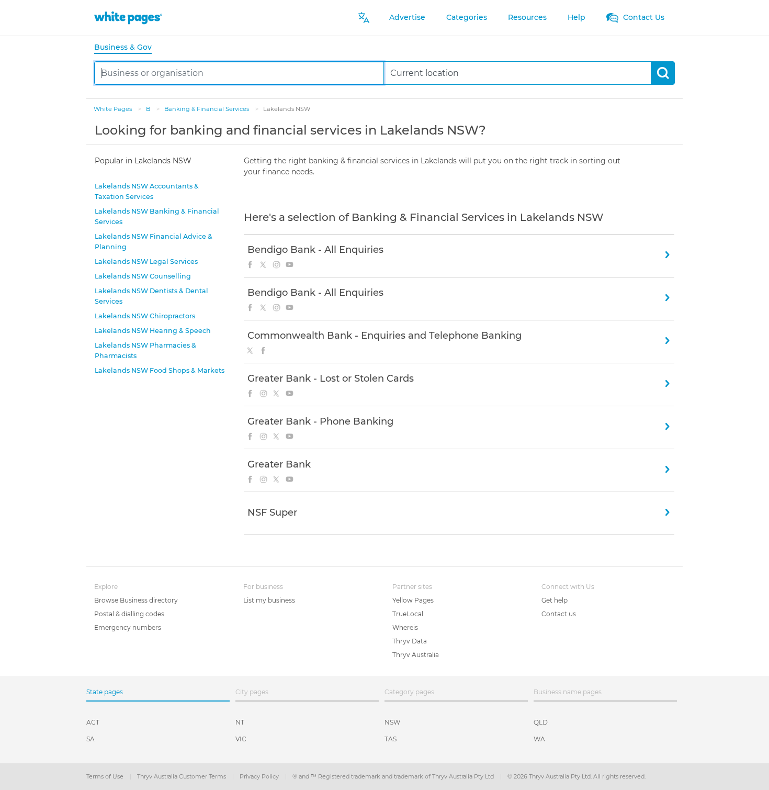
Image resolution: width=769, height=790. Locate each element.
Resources (527, 17)
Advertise (407, 17)
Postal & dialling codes (129, 614)
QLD (541, 722)
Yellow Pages (413, 600)
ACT (92, 722)
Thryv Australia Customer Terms (182, 776)
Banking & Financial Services (207, 109)
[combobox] (239, 73)
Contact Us (642, 17)
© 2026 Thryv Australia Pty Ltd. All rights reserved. (576, 776)
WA (539, 739)
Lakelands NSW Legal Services (146, 261)
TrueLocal (407, 614)
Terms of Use (105, 776)
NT (239, 722)
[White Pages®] (128, 17)
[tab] (127, 48)
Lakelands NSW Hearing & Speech (153, 331)
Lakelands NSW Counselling (143, 276)
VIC (240, 739)
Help (576, 17)
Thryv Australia (415, 655)
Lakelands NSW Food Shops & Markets (159, 370)
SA (90, 739)
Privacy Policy (260, 776)
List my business (269, 600)
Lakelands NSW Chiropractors (145, 316)
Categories (466, 17)
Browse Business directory (136, 600)
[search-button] (662, 73)
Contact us (558, 614)
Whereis (405, 627)
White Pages (113, 109)
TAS (390, 739)
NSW (392, 722)
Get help (554, 600)
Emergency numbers (127, 627)
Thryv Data (409, 641)
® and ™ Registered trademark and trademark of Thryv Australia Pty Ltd (393, 776)
